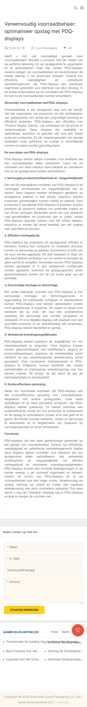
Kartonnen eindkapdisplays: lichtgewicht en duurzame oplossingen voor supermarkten (66, 659)
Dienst (65, 631)
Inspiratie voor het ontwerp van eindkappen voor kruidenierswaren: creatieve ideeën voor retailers (24, 659)
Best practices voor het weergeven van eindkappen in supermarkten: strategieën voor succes (24, 651)
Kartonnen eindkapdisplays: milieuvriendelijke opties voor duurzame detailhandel (66, 642)
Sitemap (62, 702)
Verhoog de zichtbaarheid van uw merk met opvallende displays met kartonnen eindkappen (66, 651)
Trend (54, 631)
